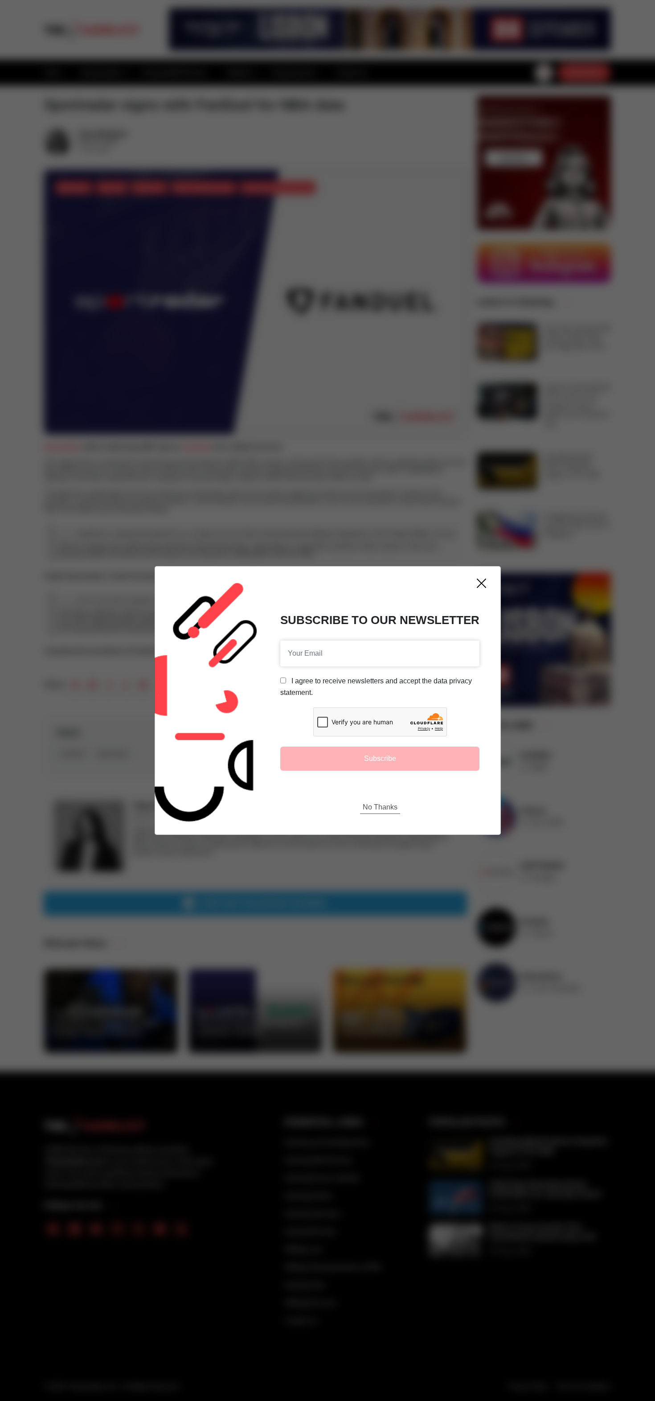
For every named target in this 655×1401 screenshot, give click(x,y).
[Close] (481, 583)
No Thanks (380, 807)
